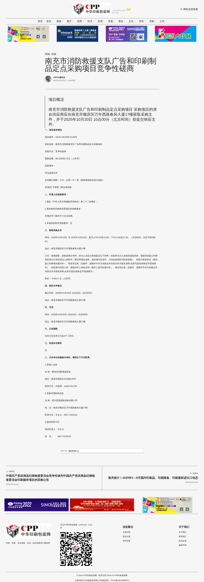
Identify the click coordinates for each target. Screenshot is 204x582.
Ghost (109, 575)
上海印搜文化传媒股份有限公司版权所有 (91, 580)
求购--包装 (50, 54)
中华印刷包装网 (90, 575)
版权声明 (182, 545)
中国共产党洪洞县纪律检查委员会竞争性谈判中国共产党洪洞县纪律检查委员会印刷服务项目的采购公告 (50, 477)
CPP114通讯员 (59, 77)
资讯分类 (126, 536)
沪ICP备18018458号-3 (120, 580)
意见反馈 (182, 541)
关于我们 (182, 532)
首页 (40, 21)
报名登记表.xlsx (73, 451)
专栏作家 (126, 541)
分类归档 (126, 532)
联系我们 (182, 536)
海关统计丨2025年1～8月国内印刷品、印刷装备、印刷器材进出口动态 (153, 477)
